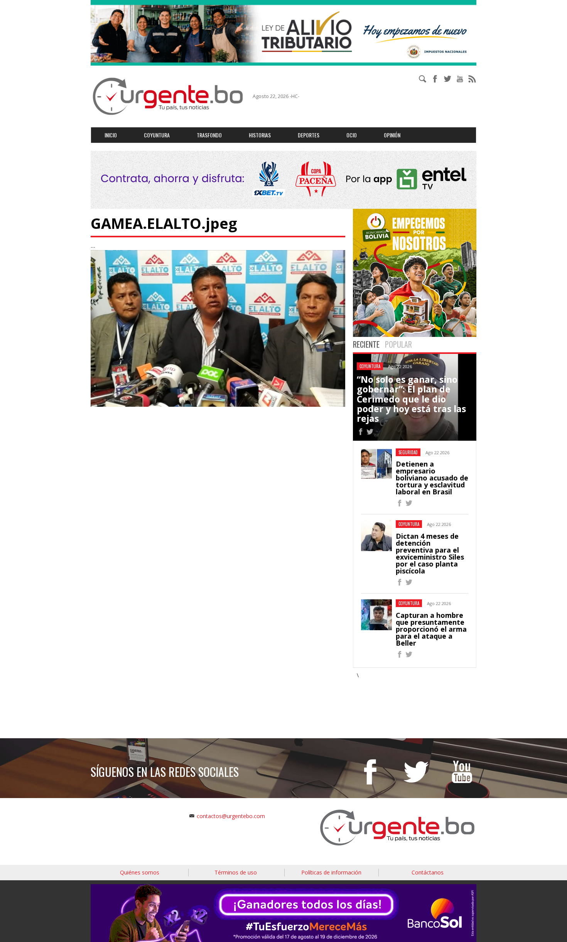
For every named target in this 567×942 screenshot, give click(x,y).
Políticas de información (331, 872)
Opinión (392, 135)
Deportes (308, 135)
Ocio (351, 135)
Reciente (366, 344)
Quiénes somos (139, 872)
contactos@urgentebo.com (231, 816)
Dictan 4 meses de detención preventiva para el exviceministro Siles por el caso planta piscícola (430, 553)
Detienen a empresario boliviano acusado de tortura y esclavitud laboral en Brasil (432, 477)
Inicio (111, 135)
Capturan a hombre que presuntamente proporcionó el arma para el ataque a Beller (431, 629)
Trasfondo (209, 135)
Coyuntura (157, 135)
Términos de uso (235, 872)
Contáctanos (428, 872)
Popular (398, 344)
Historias (260, 135)
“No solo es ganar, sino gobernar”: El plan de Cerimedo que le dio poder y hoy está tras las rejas (411, 398)
